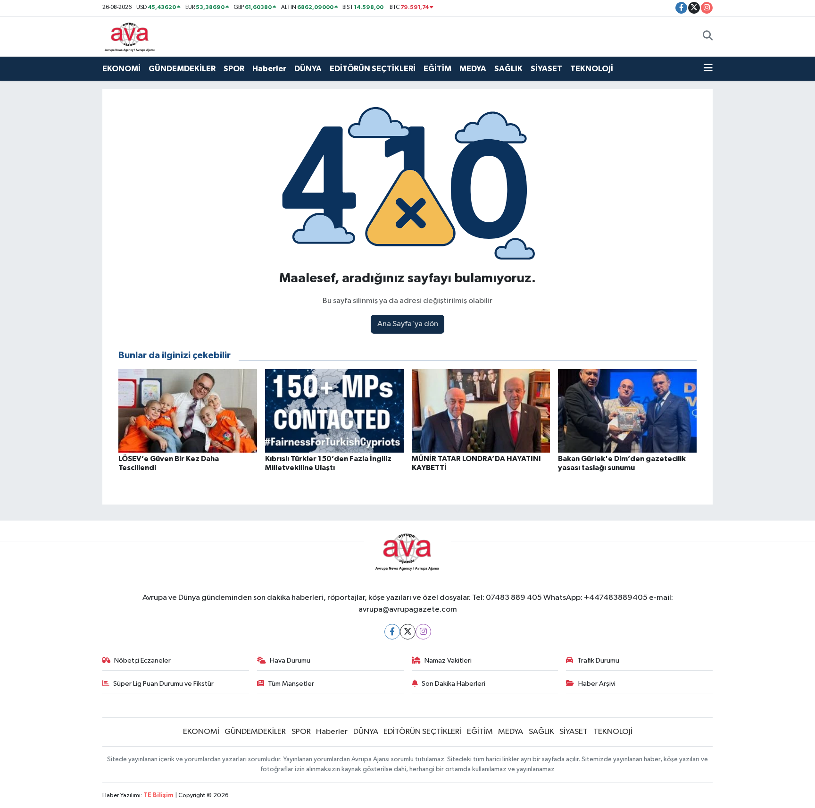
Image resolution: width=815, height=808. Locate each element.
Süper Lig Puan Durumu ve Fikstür (163, 683)
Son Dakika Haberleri (453, 683)
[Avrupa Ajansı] (130, 36)
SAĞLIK (508, 69)
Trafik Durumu (598, 660)
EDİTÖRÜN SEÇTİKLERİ (373, 69)
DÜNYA (308, 69)
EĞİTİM (437, 69)
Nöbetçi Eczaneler (142, 660)
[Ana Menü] (708, 69)
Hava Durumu (290, 660)
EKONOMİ (121, 69)
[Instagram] (423, 632)
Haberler (269, 69)
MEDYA (472, 69)
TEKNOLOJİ (591, 69)
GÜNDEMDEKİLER (182, 69)
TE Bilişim (158, 795)
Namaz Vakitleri (448, 660)
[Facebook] (392, 632)
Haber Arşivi (596, 683)
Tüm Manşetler (291, 683)
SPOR (234, 69)
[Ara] (708, 36)
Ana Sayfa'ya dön (407, 324)
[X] (408, 632)
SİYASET (546, 69)
